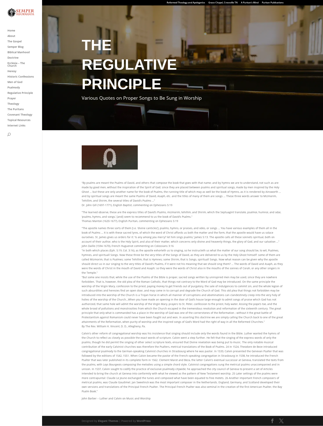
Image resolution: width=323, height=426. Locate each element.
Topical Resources (18, 120)
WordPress (144, 421)
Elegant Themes (108, 421)
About (11, 36)
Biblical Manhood (18, 52)
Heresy (11, 71)
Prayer (11, 98)
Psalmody (13, 87)
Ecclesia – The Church (16, 64)
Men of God (14, 82)
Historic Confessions (20, 76)
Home (11, 30)
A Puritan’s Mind (250, 2)
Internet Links (16, 125)
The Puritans (15, 109)
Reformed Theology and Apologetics (186, 2)
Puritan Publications (273, 2)
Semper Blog (15, 47)
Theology (13, 103)
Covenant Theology (19, 114)
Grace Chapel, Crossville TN (223, 2)
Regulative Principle (20, 93)
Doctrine (13, 57)
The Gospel (14, 41)
